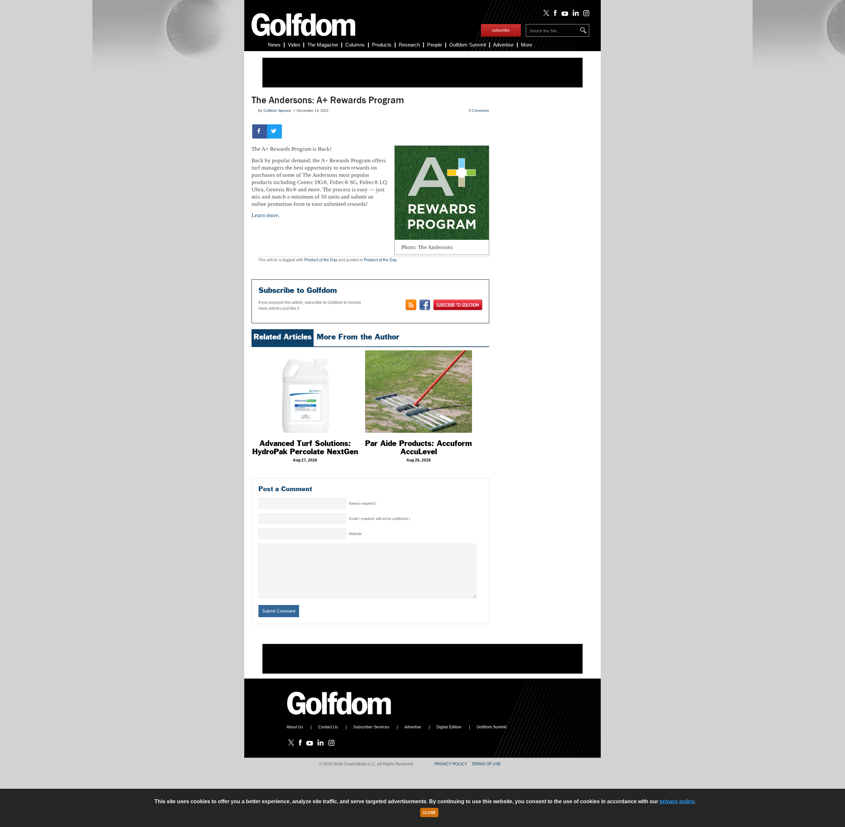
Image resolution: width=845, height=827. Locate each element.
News (274, 45)
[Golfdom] (339, 717)
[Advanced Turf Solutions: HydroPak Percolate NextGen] (305, 391)
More (526, 45)
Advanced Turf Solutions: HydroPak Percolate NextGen (305, 447)
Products (381, 45)
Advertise (503, 45)
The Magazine (322, 45)
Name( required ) (362, 503)
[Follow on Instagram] (584, 14)
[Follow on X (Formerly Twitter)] (545, 14)
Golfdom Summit (491, 727)
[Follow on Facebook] (554, 14)
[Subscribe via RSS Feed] (411, 305)
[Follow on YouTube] (563, 14)
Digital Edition (448, 727)
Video (294, 45)
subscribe (501, 30)
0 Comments (479, 110)
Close (429, 812)
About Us (295, 727)
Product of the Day (320, 260)
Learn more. (266, 215)
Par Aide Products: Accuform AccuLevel (418, 447)
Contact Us (328, 727)
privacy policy (676, 801)
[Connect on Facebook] (425, 305)
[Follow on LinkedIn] (574, 14)
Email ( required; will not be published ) (379, 519)
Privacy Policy (450, 764)
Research (409, 45)
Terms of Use (486, 764)
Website (355, 534)
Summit (467, 45)
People (434, 45)
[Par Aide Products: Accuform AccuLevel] (418, 391)
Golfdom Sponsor (277, 110)
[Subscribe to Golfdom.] (457, 305)
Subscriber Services (371, 727)
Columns (355, 45)
